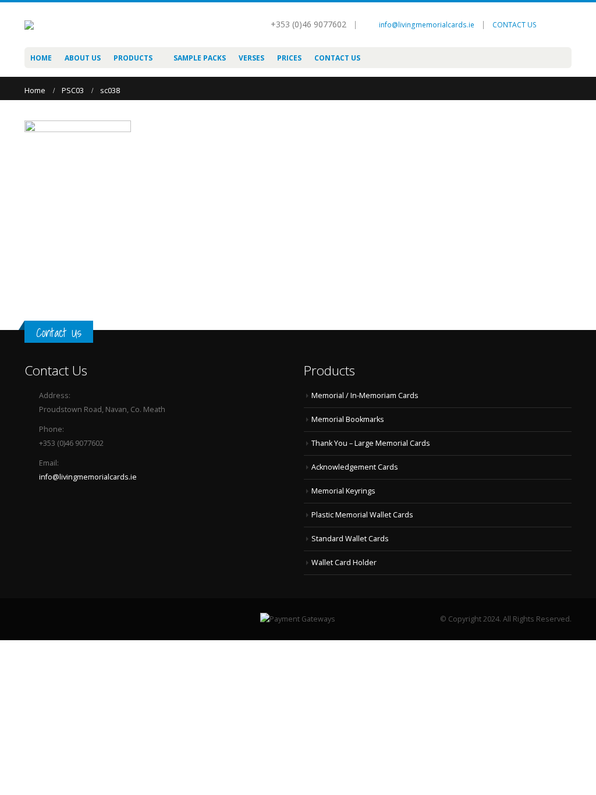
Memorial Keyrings (343, 491)
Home (41, 58)
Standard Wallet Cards (350, 539)
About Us (83, 58)
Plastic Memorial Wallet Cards (362, 515)
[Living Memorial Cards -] (71, 25)
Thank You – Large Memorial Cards (370, 443)
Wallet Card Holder (344, 562)
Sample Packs (199, 58)
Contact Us (337, 58)
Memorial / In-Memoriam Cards (364, 395)
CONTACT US (514, 25)
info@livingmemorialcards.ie (426, 25)
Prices (289, 58)
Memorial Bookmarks (347, 419)
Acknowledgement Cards (354, 467)
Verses (251, 58)
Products (132, 58)
